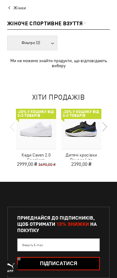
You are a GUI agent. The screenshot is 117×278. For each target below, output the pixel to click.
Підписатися (58, 263)
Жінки (19, 7)
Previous (12, 126)
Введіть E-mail (32, 245)
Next (104, 126)
